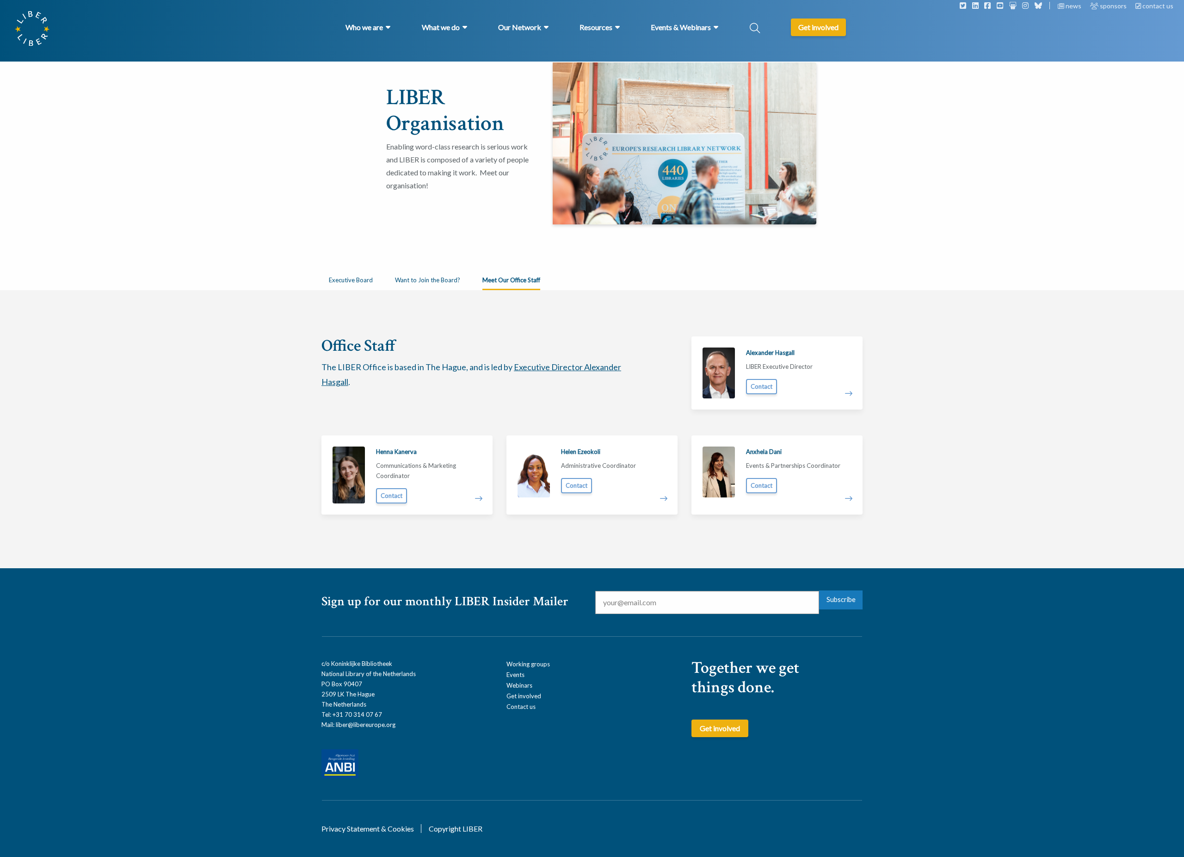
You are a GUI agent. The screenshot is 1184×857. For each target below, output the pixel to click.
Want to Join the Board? (427, 280)
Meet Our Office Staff (511, 280)
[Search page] (754, 29)
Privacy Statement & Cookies (367, 828)
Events (515, 674)
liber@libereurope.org (365, 724)
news (1073, 6)
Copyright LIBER (455, 828)
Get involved (523, 696)
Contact (761, 386)
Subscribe (841, 599)
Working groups (528, 664)
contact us (1157, 6)
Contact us (521, 706)
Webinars (519, 685)
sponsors (1113, 6)
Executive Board (351, 280)
